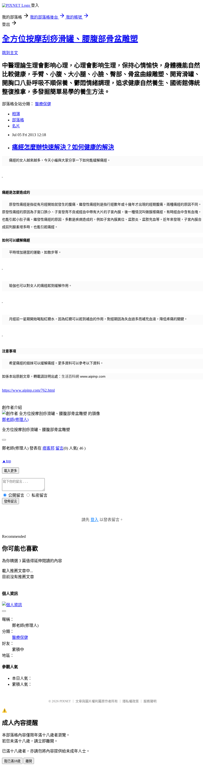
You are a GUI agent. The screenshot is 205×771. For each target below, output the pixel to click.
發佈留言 (10, 501)
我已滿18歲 (12, 761)
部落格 (18, 120)
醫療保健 (43, 104)
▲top (6, 461)
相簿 (16, 114)
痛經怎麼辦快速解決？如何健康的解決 (63, 147)
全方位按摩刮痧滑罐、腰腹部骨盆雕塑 (70, 38)
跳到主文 (10, 53)
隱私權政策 (130, 701)
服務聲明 (150, 701)
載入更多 (10, 471)
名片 (16, 126)
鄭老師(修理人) (15, 419)
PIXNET (65, 701)
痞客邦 (48, 448)
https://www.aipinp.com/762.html (28, 390)
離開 (29, 761)
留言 (60, 448)
